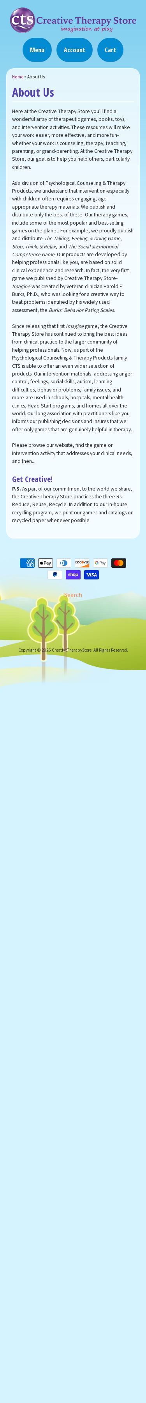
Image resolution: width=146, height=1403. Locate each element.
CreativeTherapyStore (71, 650)
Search (73, 595)
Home (17, 77)
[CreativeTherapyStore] (73, 29)
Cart (110, 50)
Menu (37, 50)
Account (74, 50)
